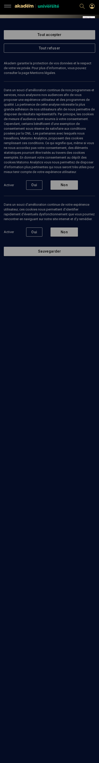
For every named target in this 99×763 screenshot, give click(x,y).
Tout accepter (49, 35)
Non (64, 185)
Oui (34, 185)
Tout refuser (49, 48)
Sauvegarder (49, 251)
